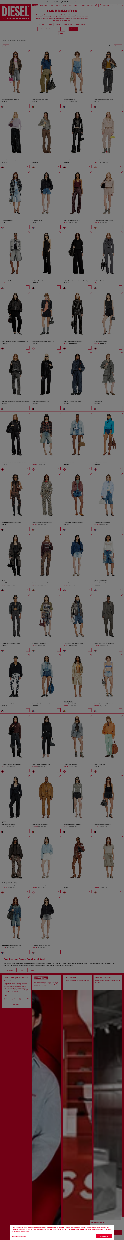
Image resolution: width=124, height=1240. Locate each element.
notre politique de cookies (21, 1231)
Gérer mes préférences (80, 1229)
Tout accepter (104, 1236)
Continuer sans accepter (19, 1236)
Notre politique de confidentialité (101, 1229)
